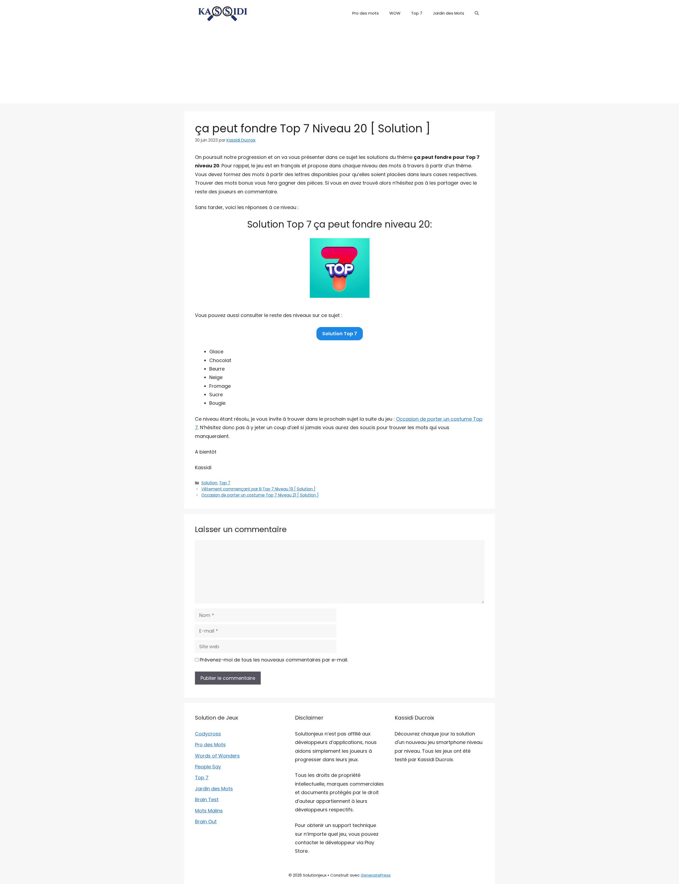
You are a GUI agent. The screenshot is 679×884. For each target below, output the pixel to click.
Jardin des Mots (448, 13)
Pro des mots (365, 13)
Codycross (208, 733)
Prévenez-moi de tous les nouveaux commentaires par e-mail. (274, 659)
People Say (208, 766)
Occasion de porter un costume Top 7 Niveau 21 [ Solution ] (260, 495)
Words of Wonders (217, 755)
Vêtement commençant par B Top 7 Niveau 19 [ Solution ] (258, 489)
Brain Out (206, 821)
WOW (395, 13)
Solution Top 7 (339, 333)
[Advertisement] (339, 66)
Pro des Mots (210, 744)
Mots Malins (209, 810)
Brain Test (207, 799)
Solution (209, 483)
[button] (476, 13)
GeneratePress (376, 875)
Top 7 (416, 13)
